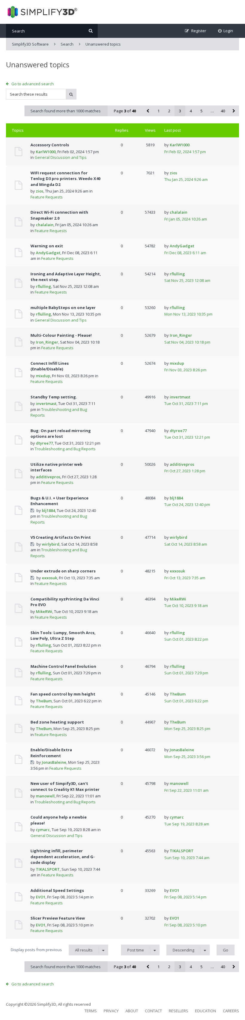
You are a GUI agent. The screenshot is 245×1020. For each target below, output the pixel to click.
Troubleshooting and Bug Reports (65, 448)
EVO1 (40, 897)
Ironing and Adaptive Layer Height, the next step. (65, 276)
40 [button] (223, 111)
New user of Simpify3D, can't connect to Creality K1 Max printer (64, 786)
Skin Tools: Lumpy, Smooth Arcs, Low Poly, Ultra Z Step (63, 635)
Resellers (178, 1010)
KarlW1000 (46, 151)
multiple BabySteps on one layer (63, 307)
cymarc (43, 829)
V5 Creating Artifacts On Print (60, 537)
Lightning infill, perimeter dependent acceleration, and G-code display (62, 856)
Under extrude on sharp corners (63, 571)
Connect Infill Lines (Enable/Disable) (49, 366)
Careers (231, 1010)
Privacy (111, 1010)
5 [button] (201, 111)
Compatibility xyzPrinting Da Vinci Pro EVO (64, 602)
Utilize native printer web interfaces (56, 467)
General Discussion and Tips (61, 157)
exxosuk (49, 577)
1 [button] (158, 111)
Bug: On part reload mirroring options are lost (60, 433)
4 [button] (191, 111)
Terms (91, 1010)
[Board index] (41, 12)
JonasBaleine (54, 762)
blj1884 (48, 510)
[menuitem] (225, 31)
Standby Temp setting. (53, 397)
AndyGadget (48, 252)
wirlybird (50, 544)
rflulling (43, 286)
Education (205, 1010)
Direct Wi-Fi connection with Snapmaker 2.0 (59, 215)
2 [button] (169, 111)
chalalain (44, 224)
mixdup (43, 375)
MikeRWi (44, 611)
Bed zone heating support (57, 722)
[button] (147, 110)
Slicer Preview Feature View (57, 918)
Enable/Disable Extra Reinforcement (51, 752)
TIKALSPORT (48, 869)
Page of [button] (125, 111)
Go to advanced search (32, 83)
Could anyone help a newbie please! (58, 820)
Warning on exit (46, 246)
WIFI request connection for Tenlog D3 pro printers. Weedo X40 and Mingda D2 (65, 178)
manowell (45, 796)
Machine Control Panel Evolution (63, 666)
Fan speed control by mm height (62, 694)
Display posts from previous (52, 950)
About (131, 1010)
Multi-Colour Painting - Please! (61, 335)
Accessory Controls (49, 145)
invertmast (46, 403)
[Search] (91, 31)
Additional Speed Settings (57, 890)
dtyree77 (44, 443)
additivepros (48, 476)
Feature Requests (46, 197)
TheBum (44, 701)
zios (39, 191)
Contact (153, 1010)
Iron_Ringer (47, 342)
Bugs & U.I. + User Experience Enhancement (59, 501)
